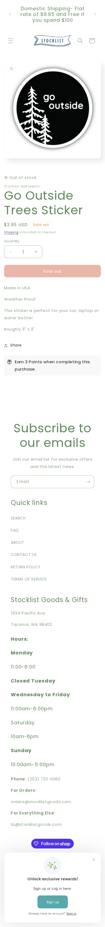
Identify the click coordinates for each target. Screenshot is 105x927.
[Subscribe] (88, 482)
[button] (11, 41)
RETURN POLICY (26, 567)
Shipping (11, 232)
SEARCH (18, 518)
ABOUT (17, 542)
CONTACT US (24, 554)
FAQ (15, 530)
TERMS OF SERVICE (29, 579)
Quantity (11, 241)
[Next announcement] (95, 14)
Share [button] (16, 345)
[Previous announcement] (10, 14)
